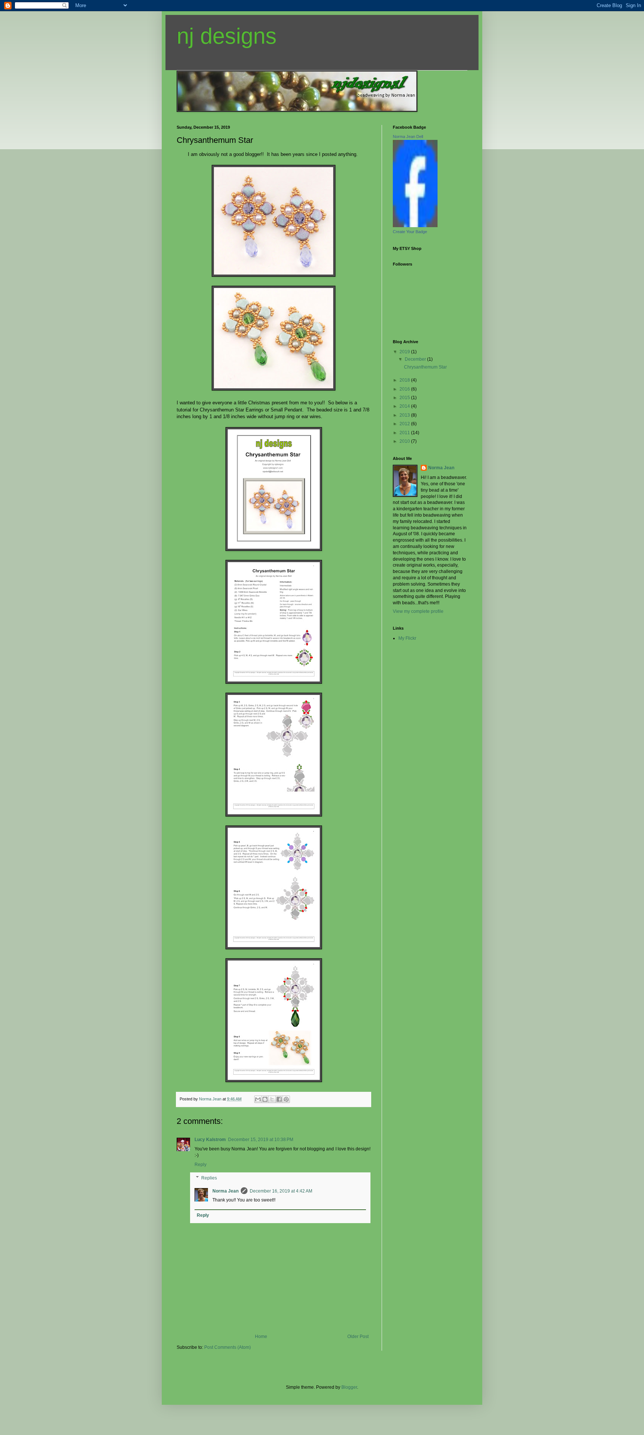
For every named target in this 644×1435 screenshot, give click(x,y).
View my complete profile (418, 611)
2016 (405, 389)
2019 (405, 351)
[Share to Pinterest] (286, 1099)
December (416, 359)
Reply (200, 1164)
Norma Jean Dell (408, 136)
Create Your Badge (410, 231)
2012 (405, 423)
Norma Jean (225, 1191)
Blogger (349, 1387)
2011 (405, 432)
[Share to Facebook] (279, 1099)
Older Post (358, 1336)
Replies (209, 1178)
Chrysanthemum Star (425, 367)
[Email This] (258, 1099)
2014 (405, 406)
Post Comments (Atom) (227, 1347)
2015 (405, 397)
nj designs (227, 36)
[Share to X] (272, 1099)
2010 (405, 441)
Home (261, 1336)
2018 (405, 380)
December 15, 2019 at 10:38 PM (260, 1139)
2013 (405, 415)
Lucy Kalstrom (210, 1139)
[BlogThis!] (265, 1099)
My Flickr (407, 638)
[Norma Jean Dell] (415, 225)
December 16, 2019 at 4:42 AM (281, 1191)
